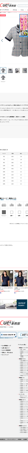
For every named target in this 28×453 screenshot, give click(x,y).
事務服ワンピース (23, 425)
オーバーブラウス (4, 9)
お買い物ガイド (5, 348)
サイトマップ (5, 354)
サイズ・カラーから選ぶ (11, 199)
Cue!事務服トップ (6, 345)
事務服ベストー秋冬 (24, 383)
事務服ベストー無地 (24, 390)
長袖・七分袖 (22, 349)
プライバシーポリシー (11, 439)
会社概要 (25, 439)
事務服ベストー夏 (23, 385)
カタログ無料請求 (6, 350)
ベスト (22, 10)
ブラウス (15, 10)
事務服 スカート (22, 399)
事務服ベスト (22, 377)
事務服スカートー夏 (24, 409)
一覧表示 (2, 199)
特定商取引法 (2, 439)
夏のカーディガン (23, 395)
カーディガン (22, 394)
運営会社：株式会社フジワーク (6, 337)
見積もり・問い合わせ (7, 352)
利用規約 (19, 439)
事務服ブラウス (22, 358)
